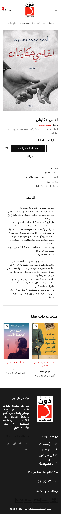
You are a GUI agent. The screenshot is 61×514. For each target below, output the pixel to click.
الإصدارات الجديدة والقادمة (37, 177)
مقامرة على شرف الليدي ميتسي (45, 364)
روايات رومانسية (25, 23)
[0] (4, 10)
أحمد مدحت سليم (45, 124)
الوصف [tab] (30, 197)
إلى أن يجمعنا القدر (16, 362)
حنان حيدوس (16, 366)
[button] (45, 375)
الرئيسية (51, 23)
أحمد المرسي (45, 369)
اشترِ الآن (31, 156)
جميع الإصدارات (39, 23)
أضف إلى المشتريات (29, 148)
